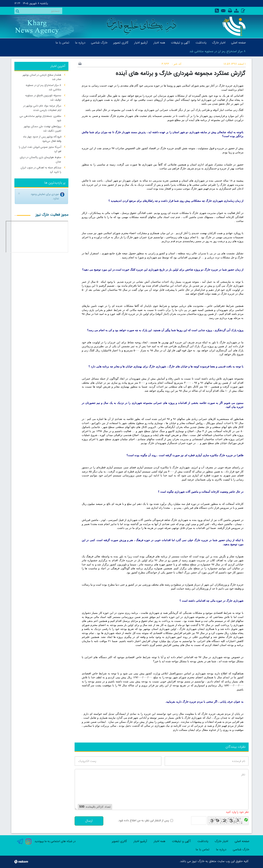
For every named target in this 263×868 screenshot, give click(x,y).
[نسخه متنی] (80, 64)
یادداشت (202, 841)
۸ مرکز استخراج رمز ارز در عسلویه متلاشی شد (217, 51)
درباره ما (221, 849)
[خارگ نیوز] (232, 26)
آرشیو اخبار (140, 841)
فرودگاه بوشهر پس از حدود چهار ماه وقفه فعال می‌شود (42, 139)
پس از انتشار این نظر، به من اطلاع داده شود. (143, 820)
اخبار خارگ (221, 841)
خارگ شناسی (241, 849)
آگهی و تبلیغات (181, 841)
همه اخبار (159, 841)
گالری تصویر (119, 841)
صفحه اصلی (242, 841)
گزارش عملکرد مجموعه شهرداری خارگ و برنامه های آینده (181, 73)
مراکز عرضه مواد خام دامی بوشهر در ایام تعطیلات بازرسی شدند (42, 108)
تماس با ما (202, 849)
